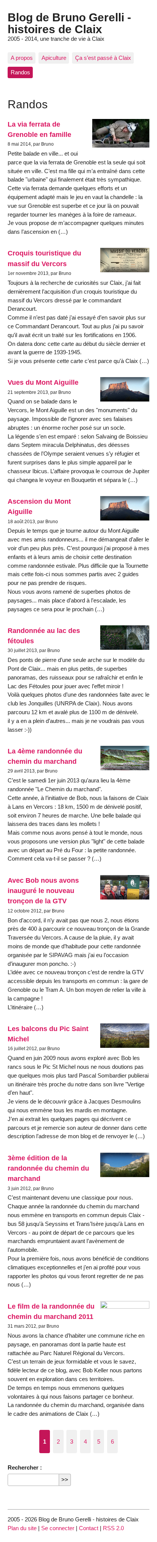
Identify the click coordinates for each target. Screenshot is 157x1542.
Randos (20, 72)
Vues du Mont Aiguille (43, 382)
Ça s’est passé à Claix (103, 58)
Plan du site (22, 1528)
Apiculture (54, 58)
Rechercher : (25, 1467)
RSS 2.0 (113, 1528)
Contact (88, 1528)
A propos (22, 58)
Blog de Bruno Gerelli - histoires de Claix (69, 23)
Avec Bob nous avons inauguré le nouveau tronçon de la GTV (43, 890)
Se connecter (57, 1528)
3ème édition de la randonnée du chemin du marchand (48, 1168)
